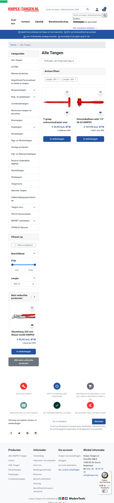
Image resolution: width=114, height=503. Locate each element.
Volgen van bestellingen (69, 456)
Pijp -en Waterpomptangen (23, 154)
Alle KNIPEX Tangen (17, 456)
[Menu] (109, 472)
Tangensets (16, 184)
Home (13, 45)
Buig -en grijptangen (20, 97)
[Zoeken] (104, 15)
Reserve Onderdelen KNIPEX (20, 162)
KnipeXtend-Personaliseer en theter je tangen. (23, 82)
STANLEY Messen (19, 227)
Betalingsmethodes (42, 470)
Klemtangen (16, 120)
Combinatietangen (19, 103)
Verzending (38, 456)
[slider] (12, 265)
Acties (11, 460)
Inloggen (62, 460)
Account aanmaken (67, 465)
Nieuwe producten (19, 73)
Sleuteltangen (17, 170)
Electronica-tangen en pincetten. (21, 112)
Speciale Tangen (19, 190)
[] (34, 278)
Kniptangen (16, 127)
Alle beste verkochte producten (23, 362)
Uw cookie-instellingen (69, 470)
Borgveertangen (18, 90)
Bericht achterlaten (42, 479)
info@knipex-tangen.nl (93, 475)
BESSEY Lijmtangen (20, 220)
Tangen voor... (17, 207)
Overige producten (19, 147)
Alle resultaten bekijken (84, 28)
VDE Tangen (14, 465)
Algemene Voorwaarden (44, 460)
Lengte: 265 (52, 79)
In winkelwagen (24, 351)
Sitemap (37, 483)
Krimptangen (17, 134)
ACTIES (14, 67)
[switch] (105, 491)
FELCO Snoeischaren (21, 214)
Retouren (37, 474)
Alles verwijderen (23, 245)
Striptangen (16, 177)
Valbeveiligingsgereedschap (23, 199)
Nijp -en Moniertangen (21, 140)
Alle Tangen (16, 60)
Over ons (37, 465)
